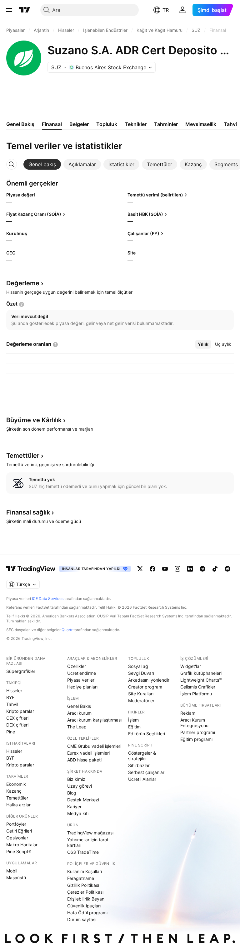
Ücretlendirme (81, 673)
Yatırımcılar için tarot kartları (87, 842)
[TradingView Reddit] (227, 568)
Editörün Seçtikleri (146, 733)
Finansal (28, 512)
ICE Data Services (47, 598)
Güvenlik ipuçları (84, 905)
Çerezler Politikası (85, 892)
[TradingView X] (140, 568)
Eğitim (134, 726)
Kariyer (74, 806)
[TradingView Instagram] (177, 568)
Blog (71, 792)
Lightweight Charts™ (201, 680)
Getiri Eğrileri (19, 830)
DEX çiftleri (17, 724)
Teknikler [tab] (136, 124)
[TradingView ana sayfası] (24, 10)
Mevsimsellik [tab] (200, 124)
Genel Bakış (79, 706)
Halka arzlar (18, 804)
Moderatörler (141, 700)
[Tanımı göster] (21, 304)
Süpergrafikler (20, 671)
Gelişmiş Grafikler (197, 686)
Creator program (145, 686)
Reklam (187, 713)
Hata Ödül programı (87, 912)
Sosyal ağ (138, 666)
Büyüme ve (34, 420)
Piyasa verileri (81, 680)
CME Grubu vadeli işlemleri (94, 746)
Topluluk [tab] (106, 124)
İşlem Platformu (196, 693)
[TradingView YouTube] (165, 568)
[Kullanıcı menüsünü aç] (182, 10)
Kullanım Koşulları (84, 871)
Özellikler (76, 666)
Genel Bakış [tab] (20, 124)
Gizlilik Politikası (83, 885)
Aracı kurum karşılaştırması (94, 719)
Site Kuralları (140, 693)
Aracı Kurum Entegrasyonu (194, 722)
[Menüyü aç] (9, 10)
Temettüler (17, 797)
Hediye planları (82, 686)
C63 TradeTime (83, 852)
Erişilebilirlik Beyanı (86, 898)
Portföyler (16, 824)
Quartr (67, 629)
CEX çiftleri (17, 718)
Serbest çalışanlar (146, 772)
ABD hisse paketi (84, 759)
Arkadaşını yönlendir (148, 680)
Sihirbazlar (139, 765)
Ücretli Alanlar (142, 779)
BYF (10, 697)
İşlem (133, 719)
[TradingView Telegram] (202, 568)
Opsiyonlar (17, 837)
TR (165, 10)
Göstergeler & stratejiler (142, 755)
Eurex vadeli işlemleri (88, 753)
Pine (10, 731)
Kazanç (14, 791)
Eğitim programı (196, 739)
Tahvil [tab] (231, 124)
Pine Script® (18, 851)
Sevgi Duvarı (141, 673)
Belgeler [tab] (79, 124)
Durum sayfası (81, 919)
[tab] (42, 164)
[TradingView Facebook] (152, 568)
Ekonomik (16, 784)
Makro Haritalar (22, 844)
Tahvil (12, 704)
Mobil (11, 870)
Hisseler (14, 690)
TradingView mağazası (90, 832)
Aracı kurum (79, 713)
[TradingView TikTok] (215, 568)
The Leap (77, 726)
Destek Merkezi (83, 799)
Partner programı (197, 732)
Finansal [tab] (52, 124)
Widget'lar (190, 666)
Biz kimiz (76, 779)
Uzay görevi (79, 786)
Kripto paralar (20, 711)
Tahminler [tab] (166, 124)
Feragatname (80, 878)
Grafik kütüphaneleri (201, 673)
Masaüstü (16, 877)
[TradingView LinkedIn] (190, 568)
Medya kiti (77, 813)
